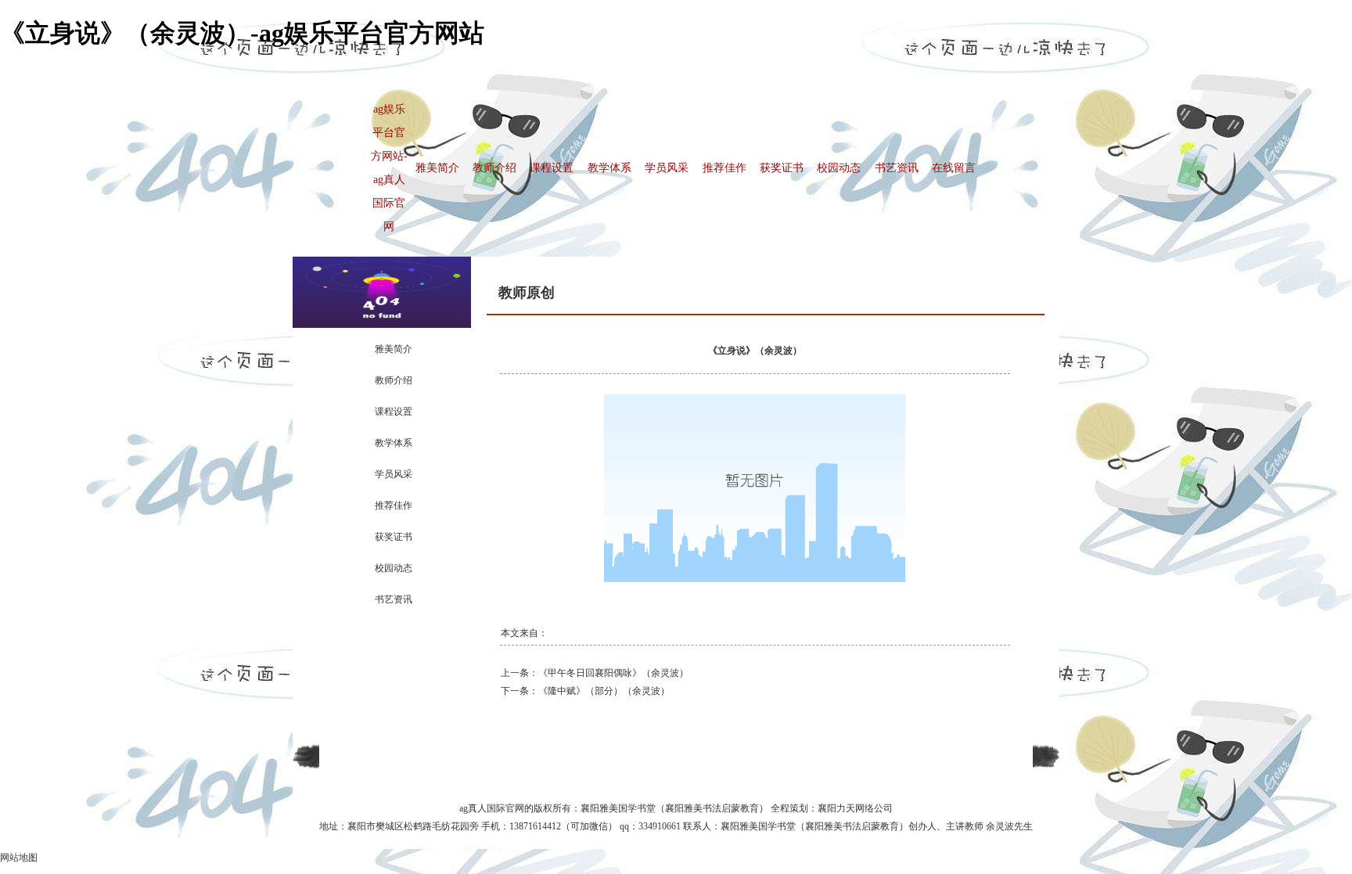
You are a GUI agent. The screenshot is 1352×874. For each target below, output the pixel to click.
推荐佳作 (724, 168)
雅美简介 (437, 168)
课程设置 (552, 168)
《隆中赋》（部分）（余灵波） (604, 690)
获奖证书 (782, 168)
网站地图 (19, 857)
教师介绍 (494, 168)
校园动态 (839, 168)
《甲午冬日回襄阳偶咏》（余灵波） (613, 672)
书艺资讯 (897, 168)
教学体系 (609, 168)
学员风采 (667, 168)
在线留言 (954, 168)
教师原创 (526, 292)
